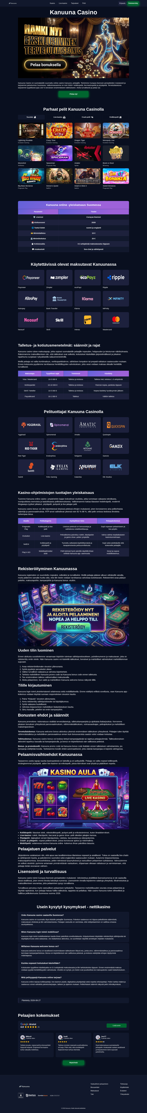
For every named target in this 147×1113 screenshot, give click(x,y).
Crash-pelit (86, 117)
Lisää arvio (116, 1025)
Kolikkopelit (114, 117)
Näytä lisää (73, 1062)
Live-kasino (58, 117)
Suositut (30, 117)
